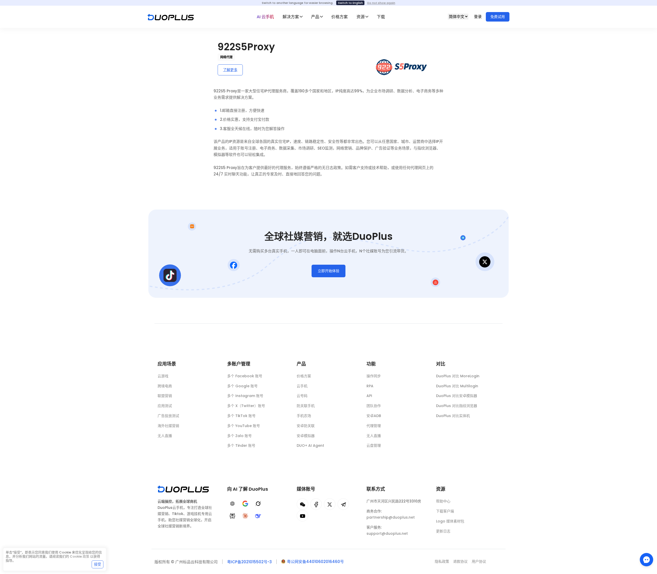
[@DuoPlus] (302, 504)
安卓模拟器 (306, 435)
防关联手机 (306, 405)
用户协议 (479, 561)
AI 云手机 (265, 17)
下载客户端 (445, 511)
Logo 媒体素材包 (450, 521)
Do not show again (381, 3)
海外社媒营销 (168, 425)
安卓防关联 (306, 425)
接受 (97, 564)
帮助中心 (443, 501)
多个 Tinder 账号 (241, 445)
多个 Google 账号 (242, 386)
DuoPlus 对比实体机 (453, 415)
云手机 (302, 386)
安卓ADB (373, 415)
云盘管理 (373, 445)
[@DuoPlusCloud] (302, 515)
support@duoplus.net (387, 533)
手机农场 (304, 415)
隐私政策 (442, 561)
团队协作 (373, 405)
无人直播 (165, 435)
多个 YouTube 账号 (243, 425)
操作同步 (373, 376)
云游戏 (163, 376)
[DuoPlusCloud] (329, 504)
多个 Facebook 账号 (244, 376)
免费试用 (497, 16)
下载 (381, 17)
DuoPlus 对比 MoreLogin (457, 376)
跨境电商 (165, 386)
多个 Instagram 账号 (245, 395)
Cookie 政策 (79, 556)
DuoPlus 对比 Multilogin (457, 386)
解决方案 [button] (291, 17)
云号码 (302, 395)
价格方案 (339, 17)
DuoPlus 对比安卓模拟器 (456, 395)
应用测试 (165, 405)
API (369, 395)
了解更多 (230, 69)
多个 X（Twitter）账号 (246, 405)
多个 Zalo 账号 (239, 435)
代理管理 (373, 425)
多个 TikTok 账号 (241, 415)
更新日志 (443, 531)
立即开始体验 (328, 270)
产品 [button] (315, 17)
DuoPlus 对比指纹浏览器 (456, 405)
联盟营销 (165, 395)
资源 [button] (360, 17)
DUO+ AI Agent (310, 445)
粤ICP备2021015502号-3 (249, 562)
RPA (369, 386)
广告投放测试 (168, 415)
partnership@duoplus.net (390, 517)
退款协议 (460, 561)
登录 (478, 16)
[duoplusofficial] (316, 504)
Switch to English (350, 3)
